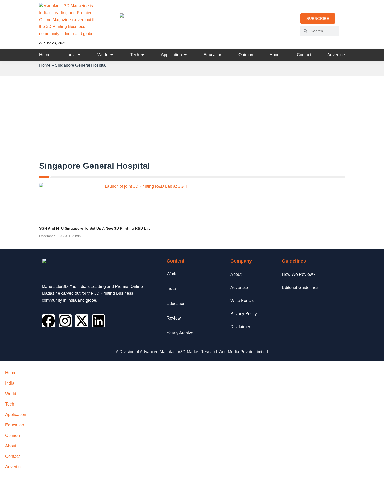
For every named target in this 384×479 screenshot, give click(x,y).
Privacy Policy (243, 313)
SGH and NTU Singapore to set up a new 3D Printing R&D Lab (95, 228)
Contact (12, 456)
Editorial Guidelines (300, 287)
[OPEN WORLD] (112, 55)
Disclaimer (240, 326)
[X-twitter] (81, 320)
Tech (9, 404)
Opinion (12, 435)
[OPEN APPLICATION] (185, 55)
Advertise (239, 287)
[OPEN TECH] (143, 55)
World (10, 393)
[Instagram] (65, 320)
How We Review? (298, 274)
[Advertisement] (192, 121)
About (235, 274)
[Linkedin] (98, 320)
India (9, 383)
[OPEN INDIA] (79, 55)
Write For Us (242, 300)
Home (44, 65)
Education (14, 425)
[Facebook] (48, 320)
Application (15, 414)
